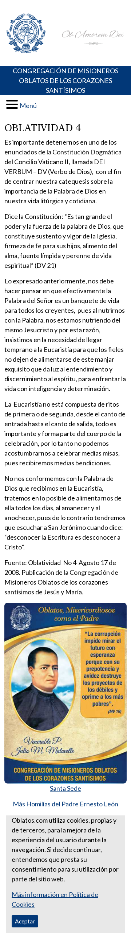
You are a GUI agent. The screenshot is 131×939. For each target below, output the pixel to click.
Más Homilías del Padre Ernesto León (65, 804)
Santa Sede (65, 788)
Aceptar (25, 921)
